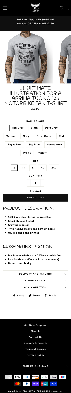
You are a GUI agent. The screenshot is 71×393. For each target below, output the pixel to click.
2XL (53, 167)
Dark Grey (51, 127)
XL (42, 167)
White (27, 153)
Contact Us (35, 337)
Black (34, 127)
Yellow (42, 153)
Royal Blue (14, 144)
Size (35, 161)
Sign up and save (35, 366)
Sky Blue (34, 144)
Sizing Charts (35, 280)
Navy (26, 136)
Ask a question (35, 287)
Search (35, 331)
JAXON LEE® (34, 391)
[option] (35, 22)
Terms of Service (35, 349)
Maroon (11, 136)
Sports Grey (54, 144)
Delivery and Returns (35, 274)
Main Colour (35, 121)
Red (61, 136)
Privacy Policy (35, 355)
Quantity (35, 175)
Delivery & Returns (36, 343)
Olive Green (44, 136)
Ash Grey (18, 127)
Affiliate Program (35, 325)
